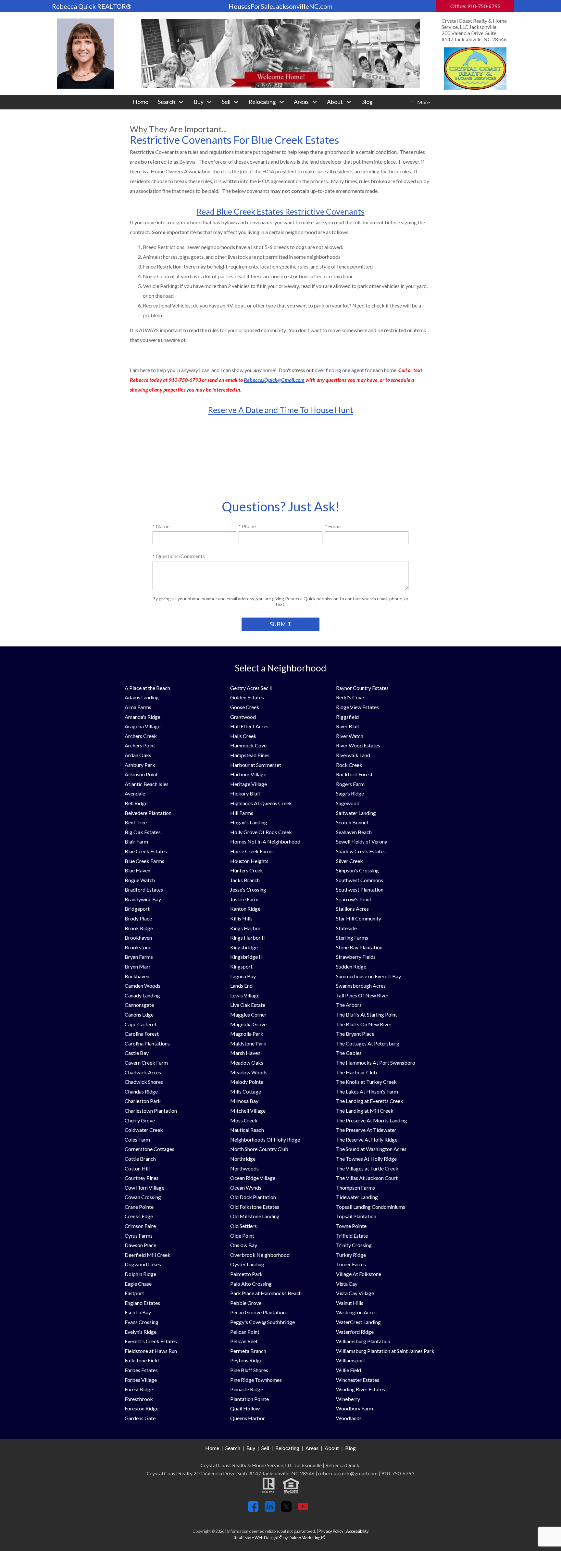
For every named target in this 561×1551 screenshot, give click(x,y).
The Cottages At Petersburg (367, 1043)
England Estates (142, 1303)
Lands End (241, 985)
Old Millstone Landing (255, 1216)
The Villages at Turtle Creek (367, 1168)
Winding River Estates (360, 1389)
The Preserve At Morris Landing (371, 1120)
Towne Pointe (351, 1226)
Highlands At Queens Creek (261, 803)
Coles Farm (137, 1139)
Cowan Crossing (143, 1197)
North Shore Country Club (259, 1149)
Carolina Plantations (147, 1043)
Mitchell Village (248, 1110)
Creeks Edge (139, 1216)
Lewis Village (244, 995)
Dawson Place (140, 1245)
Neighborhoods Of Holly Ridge (265, 1139)
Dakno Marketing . (307, 1537)
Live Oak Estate (247, 1005)
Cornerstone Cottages (149, 1149)
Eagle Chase (138, 1284)
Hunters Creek (246, 870)
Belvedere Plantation (148, 813)
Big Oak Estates (143, 832)
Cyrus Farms (139, 1235)
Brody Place (138, 918)
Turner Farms (351, 1264)
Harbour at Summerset (255, 765)
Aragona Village (142, 726)
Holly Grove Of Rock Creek (261, 832)
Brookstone (138, 947)
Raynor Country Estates (362, 688)
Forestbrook (139, 1399)
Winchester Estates (357, 1380)
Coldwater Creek (144, 1130)
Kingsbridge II (246, 957)
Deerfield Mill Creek (147, 1255)
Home (140, 102)
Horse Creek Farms (252, 851)
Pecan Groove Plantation (258, 1312)
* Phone (247, 526)
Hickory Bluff (245, 793)
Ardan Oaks (138, 755)
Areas (311, 1448)
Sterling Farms (352, 937)
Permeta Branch (248, 1351)
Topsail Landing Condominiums (370, 1207)
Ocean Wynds (245, 1187)
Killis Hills (241, 918)
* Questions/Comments (179, 556)
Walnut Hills (349, 1303)
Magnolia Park (246, 1034)
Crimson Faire (140, 1226)
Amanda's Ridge (142, 717)
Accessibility (357, 1531)
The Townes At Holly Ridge (366, 1159)
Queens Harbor (247, 1418)
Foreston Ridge (141, 1408)
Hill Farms (241, 813)
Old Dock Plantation (253, 1197)
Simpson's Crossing (357, 870)
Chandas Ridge (141, 1091)
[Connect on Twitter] (286, 1510)
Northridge (243, 1159)
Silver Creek (349, 861)
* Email (333, 526)
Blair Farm (136, 841)
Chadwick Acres (143, 1072)
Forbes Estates (141, 1370)
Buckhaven (137, 976)
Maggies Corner (248, 1014)
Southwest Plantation (359, 889)
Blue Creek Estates (146, 851)
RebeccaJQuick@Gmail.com (274, 380)
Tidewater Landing (357, 1197)
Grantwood (243, 717)
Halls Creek (243, 736)
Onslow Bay (243, 1245)
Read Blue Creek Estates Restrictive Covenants (281, 211)
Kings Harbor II (247, 937)
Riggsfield (347, 717)
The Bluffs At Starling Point (366, 1014)
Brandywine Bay (143, 899)
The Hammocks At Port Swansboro (375, 1062)
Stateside (346, 928)
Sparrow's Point (353, 899)
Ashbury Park (140, 765)
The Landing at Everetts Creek (369, 1101)
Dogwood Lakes (143, 1264)
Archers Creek (141, 736)
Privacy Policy (330, 1531)
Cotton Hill (137, 1168)
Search (232, 1448)
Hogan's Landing (248, 822)
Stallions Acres (352, 909)
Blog (367, 102)
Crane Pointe (139, 1207)
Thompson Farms (355, 1187)
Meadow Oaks (246, 1062)
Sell (265, 1448)
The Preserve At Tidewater (366, 1130)
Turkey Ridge (351, 1255)
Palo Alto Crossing (251, 1284)
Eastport (134, 1293)
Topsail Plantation (356, 1216)
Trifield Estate (352, 1235)
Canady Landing (142, 995)
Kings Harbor (245, 928)
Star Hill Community (358, 918)
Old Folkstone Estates (254, 1207)
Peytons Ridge (246, 1360)
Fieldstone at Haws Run (151, 1351)
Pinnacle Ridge (246, 1389)
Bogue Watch (140, 880)
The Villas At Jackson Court (367, 1178)
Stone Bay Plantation (359, 947)
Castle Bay (137, 1053)
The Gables (349, 1053)
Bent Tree (136, 822)
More (423, 102)
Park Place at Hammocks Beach (266, 1293)
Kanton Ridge (245, 909)
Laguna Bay (243, 976)
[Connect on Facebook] (253, 1510)
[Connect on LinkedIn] (270, 1510)
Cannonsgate (139, 1005)
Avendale (135, 793)
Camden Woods (142, 985)
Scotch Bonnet (352, 822)
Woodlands (349, 1418)
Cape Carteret (140, 1024)
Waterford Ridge (355, 1332)
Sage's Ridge (350, 793)
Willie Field (348, 1370)
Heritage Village (248, 784)
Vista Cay (346, 1284)
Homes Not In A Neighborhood (265, 841)
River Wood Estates (358, 745)
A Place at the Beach (147, 688)
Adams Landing (142, 697)
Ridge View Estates (357, 707)
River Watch (349, 736)
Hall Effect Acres (249, 726)
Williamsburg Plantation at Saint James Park (385, 1351)
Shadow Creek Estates (361, 851)
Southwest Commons (359, 880)
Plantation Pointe (249, 1399)
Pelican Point (244, 1332)
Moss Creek (243, 1120)
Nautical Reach (247, 1130)
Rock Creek (349, 765)
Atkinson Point (141, 774)
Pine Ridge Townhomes (256, 1380)
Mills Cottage (245, 1091)
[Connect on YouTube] (303, 1510)
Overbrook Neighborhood (260, 1255)
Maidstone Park (248, 1043)
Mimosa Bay (244, 1101)
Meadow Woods (249, 1072)
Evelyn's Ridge (140, 1332)
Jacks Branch (245, 880)
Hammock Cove (248, 745)
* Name (161, 526)
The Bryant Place (355, 1034)
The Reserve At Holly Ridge (366, 1139)
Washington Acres (356, 1312)
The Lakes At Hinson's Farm (367, 1091)
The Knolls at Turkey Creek (366, 1082)
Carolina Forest (142, 1034)
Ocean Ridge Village (252, 1178)
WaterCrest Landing (358, 1322)
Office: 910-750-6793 (475, 6)
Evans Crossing (141, 1322)
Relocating (287, 1448)
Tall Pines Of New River (362, 995)
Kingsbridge (244, 947)
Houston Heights (249, 861)
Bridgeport (137, 909)
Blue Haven (137, 870)
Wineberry (348, 1399)
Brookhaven (138, 937)
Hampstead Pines (249, 755)
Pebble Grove (245, 1303)
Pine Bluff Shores (249, 1370)
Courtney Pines (141, 1178)
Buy (250, 1448)
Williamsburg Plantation (363, 1341)
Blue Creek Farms (144, 861)
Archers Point (140, 745)
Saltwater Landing (356, 813)
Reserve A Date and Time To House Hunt (280, 410)
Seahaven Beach (354, 832)
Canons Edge (139, 1014)
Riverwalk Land (353, 755)
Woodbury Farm (354, 1408)
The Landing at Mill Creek (364, 1110)
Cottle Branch (140, 1159)
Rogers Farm (350, 784)
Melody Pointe (246, 1082)
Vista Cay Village (355, 1293)
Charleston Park (143, 1101)
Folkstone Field (142, 1360)
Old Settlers (243, 1226)
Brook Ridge (139, 928)
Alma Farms (138, 707)
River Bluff (348, 726)
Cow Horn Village (144, 1187)
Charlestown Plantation (151, 1110)
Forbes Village (141, 1380)
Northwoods (244, 1168)
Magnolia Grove (248, 1024)
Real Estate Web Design (256, 1537)
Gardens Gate (140, 1418)
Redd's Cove (350, 697)
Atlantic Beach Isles (146, 784)
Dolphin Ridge (140, 1274)
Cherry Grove (140, 1120)
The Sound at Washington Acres (371, 1149)
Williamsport (350, 1360)
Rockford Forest (354, 774)
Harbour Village (248, 774)
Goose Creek (244, 707)
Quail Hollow (245, 1408)
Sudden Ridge (351, 966)
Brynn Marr (138, 966)
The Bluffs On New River (364, 1024)
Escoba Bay (138, 1312)
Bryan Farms (139, 957)
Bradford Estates (144, 889)
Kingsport (241, 966)
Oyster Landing (247, 1264)
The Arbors (349, 1005)
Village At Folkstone (358, 1274)
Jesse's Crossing (248, 889)
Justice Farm (244, 899)
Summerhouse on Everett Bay (368, 976)
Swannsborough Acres (361, 985)
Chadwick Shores (144, 1082)
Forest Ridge (139, 1389)
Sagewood (347, 803)
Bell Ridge (136, 803)
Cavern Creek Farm (146, 1062)
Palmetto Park (246, 1274)
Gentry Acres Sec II (251, 688)
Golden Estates (247, 697)
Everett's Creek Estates (151, 1341)
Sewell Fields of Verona (361, 841)
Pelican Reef (244, 1341)
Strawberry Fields (356, 957)
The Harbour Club (356, 1072)
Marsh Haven (245, 1053)
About (332, 1448)
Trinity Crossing (354, 1245)
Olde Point (242, 1235)
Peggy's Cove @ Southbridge (262, 1322)
